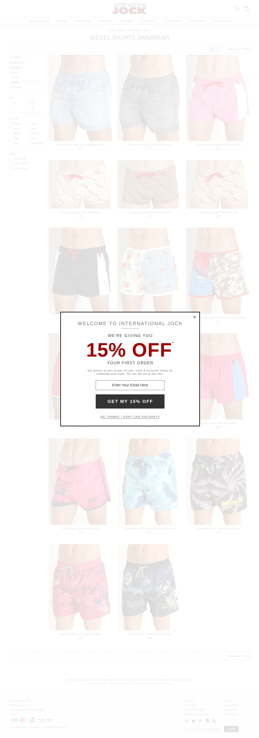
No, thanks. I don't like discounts (130, 416)
